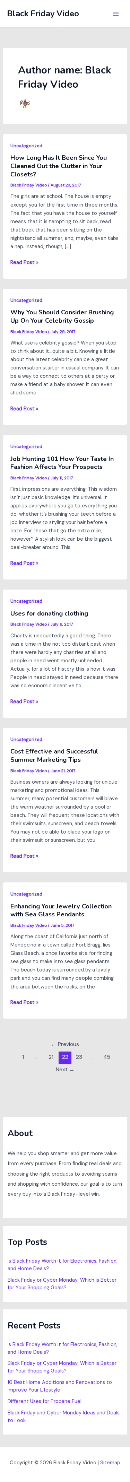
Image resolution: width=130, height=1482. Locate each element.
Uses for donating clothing (49, 613)
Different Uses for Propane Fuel (44, 1401)
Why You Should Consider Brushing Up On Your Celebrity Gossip (62, 316)
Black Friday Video (43, 13)
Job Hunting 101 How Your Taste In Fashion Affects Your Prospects (62, 463)
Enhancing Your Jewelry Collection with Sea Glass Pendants (61, 910)
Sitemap (110, 1462)
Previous (65, 1044)
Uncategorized (26, 146)
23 (79, 1057)
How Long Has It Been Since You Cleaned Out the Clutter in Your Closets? (58, 166)
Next (65, 1069)
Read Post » (24, 263)
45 (106, 1057)
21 (51, 1057)
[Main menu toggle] (116, 14)
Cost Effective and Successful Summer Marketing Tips (54, 755)
